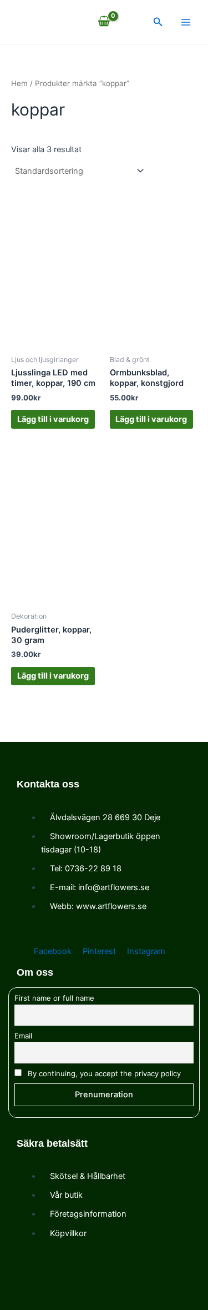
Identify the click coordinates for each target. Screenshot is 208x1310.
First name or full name (54, 997)
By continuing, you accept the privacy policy (103, 1073)
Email (23, 1035)
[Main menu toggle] (186, 22)
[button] (158, 22)
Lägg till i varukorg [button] (53, 419)
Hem (19, 83)
